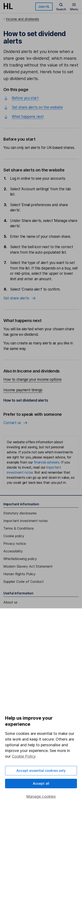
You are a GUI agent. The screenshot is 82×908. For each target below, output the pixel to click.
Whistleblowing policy (20, 559)
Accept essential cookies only (41, 770)
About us (10, 602)
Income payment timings (22, 390)
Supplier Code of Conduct (23, 581)
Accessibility (13, 551)
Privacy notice (14, 543)
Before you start (25, 98)
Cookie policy (13, 536)
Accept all (41, 783)
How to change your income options (32, 379)
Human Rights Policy (19, 574)
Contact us (12, 423)
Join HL (44, 6)
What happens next (28, 116)
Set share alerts (16, 298)
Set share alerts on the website (37, 107)
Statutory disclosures (20, 513)
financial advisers (46, 462)
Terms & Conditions (18, 528)
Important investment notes (25, 521)
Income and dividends (22, 19)
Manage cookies (41, 796)
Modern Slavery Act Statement (28, 566)
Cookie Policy (24, 756)
